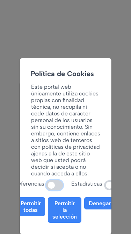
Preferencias (28, 183)
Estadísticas (86, 183)
